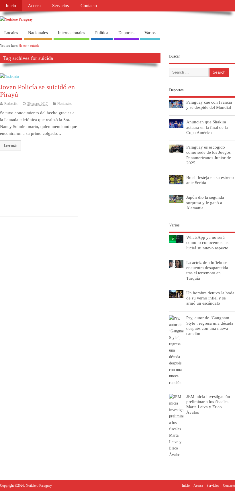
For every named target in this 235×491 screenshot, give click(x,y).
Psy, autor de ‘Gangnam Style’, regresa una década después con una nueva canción (209, 325)
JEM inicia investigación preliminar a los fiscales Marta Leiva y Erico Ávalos (208, 404)
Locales (11, 32)
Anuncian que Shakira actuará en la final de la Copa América (207, 127)
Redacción (11, 104)
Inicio (11, 5)
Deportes (126, 32)
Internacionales (71, 32)
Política (101, 32)
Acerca (34, 5)
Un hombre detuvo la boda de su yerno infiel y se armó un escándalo (210, 297)
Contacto (89, 5)
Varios (150, 32)
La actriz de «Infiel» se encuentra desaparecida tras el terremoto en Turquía (207, 270)
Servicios (60, 5)
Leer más (10, 146)
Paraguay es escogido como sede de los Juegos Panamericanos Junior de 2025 (208, 155)
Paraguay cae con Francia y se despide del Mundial (209, 105)
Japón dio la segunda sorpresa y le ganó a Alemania (205, 202)
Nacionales (38, 32)
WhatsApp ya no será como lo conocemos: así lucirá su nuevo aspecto (208, 242)
